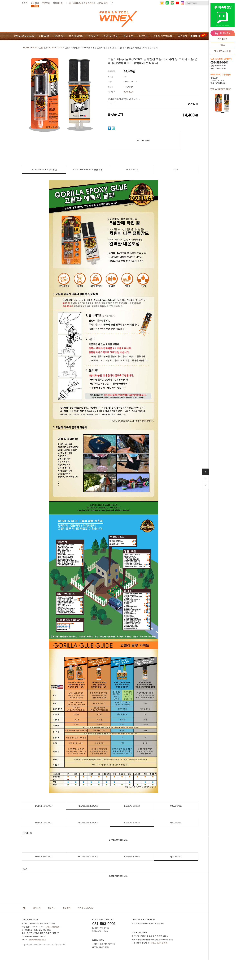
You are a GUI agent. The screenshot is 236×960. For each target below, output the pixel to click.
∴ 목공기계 (58, 36)
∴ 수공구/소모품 (109, 36)
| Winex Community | (24, 36)
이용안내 (52, 908)
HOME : (26, 47)
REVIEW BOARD (132, 806)
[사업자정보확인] (52, 927)
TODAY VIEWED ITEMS (220, 89)
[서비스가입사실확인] (159, 943)
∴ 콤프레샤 (181, 36)
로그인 (24, 3)
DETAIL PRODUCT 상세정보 (44, 169)
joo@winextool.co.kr (37, 940)
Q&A (222, 45)
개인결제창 (222, 39)
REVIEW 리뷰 (132, 169)
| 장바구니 (225, 33)
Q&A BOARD (176, 806)
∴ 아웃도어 (142, 36)
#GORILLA (128, 92)
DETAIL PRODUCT (43, 806)
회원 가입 (35, 3)
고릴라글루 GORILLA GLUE (51, 48)
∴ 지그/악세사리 (75, 36)
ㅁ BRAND (43, 36)
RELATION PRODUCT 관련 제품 (88, 169)
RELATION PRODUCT (88, 806)
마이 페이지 (58, 3)
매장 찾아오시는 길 (222, 51)
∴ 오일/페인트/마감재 (161, 36)
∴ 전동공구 (92, 36)
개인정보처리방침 (85, 908)
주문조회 (46, 3)
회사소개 (37, 908)
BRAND (34, 47)
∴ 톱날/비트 (127, 36)
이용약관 (66, 908)
